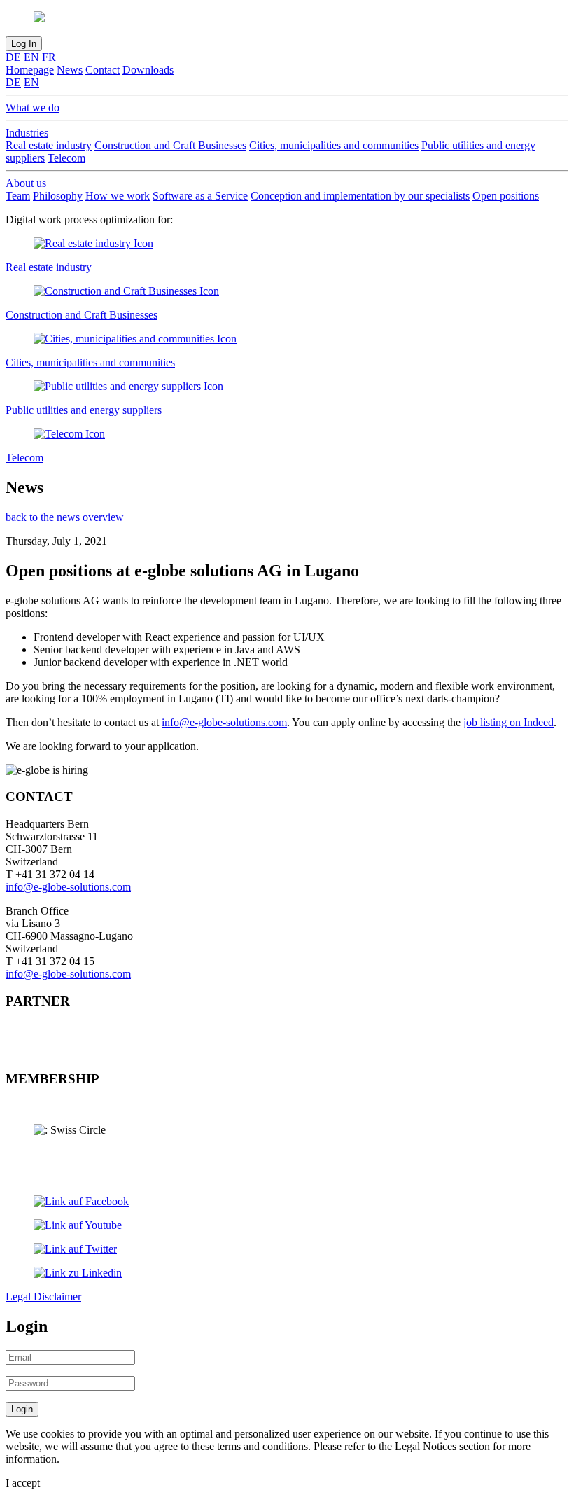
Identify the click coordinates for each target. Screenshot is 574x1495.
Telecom (66, 158)
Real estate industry (49, 145)
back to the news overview (65, 517)
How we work (117, 196)
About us (26, 183)
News (70, 70)
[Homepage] (287, 18)
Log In (23, 44)
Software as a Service (200, 196)
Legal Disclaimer (43, 1296)
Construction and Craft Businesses (170, 145)
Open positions (505, 196)
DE (13, 57)
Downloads (148, 70)
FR (49, 57)
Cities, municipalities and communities (334, 145)
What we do (32, 107)
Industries (27, 133)
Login (22, 1409)
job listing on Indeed (508, 722)
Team (18, 196)
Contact (102, 70)
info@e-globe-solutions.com (224, 722)
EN (31, 57)
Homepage (30, 70)
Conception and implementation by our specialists (360, 196)
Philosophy (58, 196)
